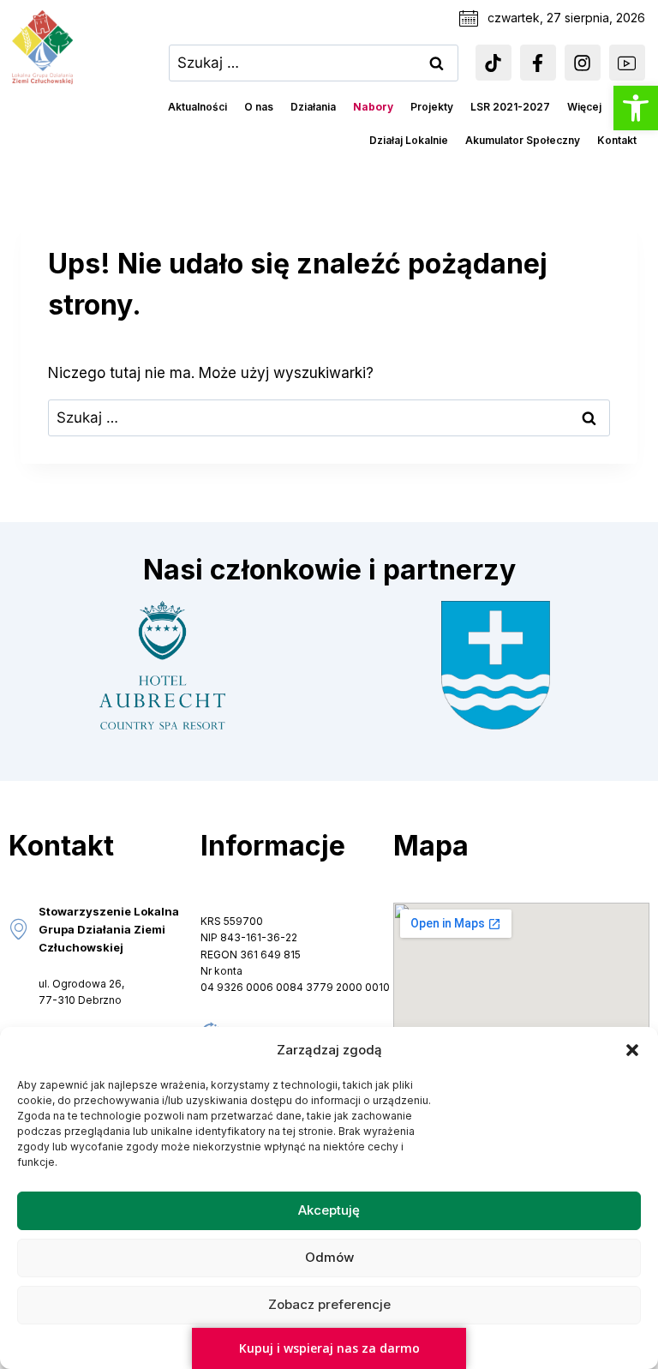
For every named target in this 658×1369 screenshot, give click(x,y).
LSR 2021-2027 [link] (510, 106)
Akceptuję (329, 1210)
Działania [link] (313, 106)
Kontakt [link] (617, 140)
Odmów (329, 1257)
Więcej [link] (584, 106)
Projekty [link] (431, 106)
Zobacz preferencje (329, 1304)
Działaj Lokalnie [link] (408, 140)
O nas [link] (258, 106)
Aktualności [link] (197, 106)
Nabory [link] (373, 106)
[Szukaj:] (313, 62)
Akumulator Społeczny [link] (522, 140)
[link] (635, 108)
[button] (632, 1050)
